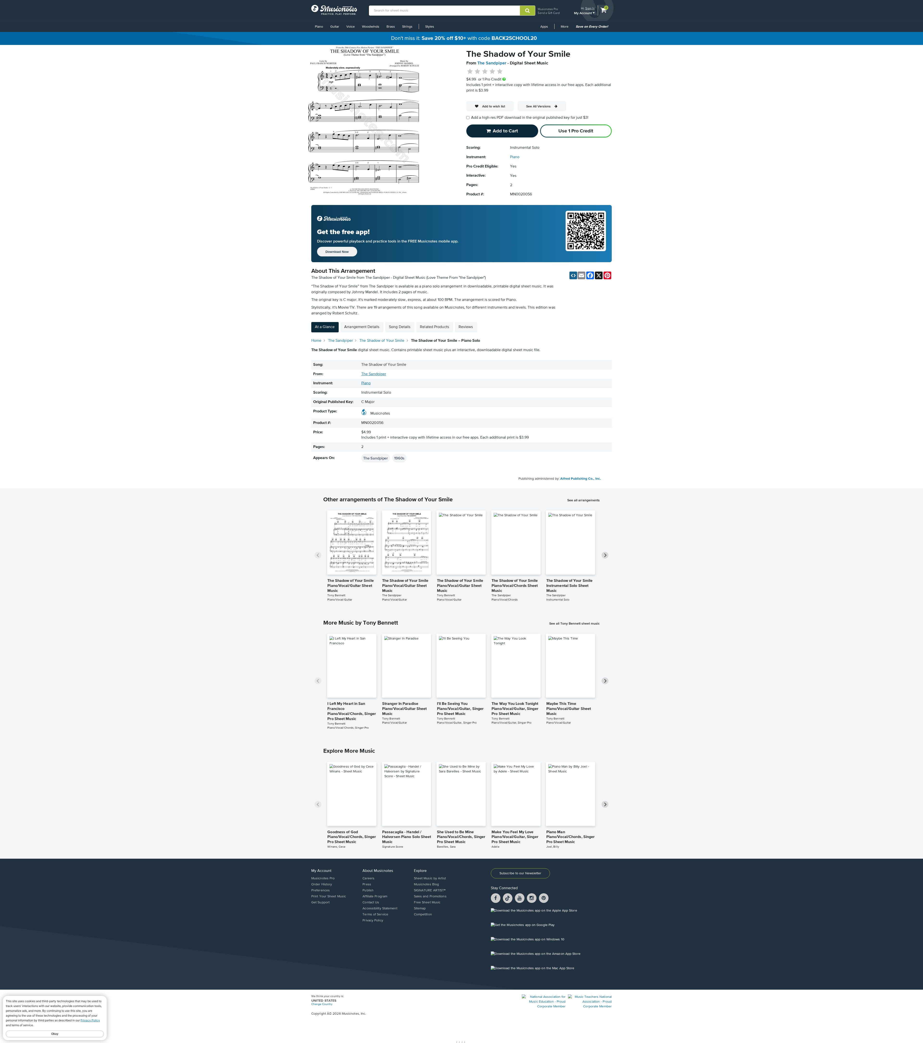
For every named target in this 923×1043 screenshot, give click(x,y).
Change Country (321, 1004)
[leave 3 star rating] (485, 71)
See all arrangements (583, 500)
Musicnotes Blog (426, 884)
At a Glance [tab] (325, 327)
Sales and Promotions (430, 896)
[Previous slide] (318, 555)
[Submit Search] (527, 10)
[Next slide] (605, 555)
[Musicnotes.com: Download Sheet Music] (334, 10)
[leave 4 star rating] (492, 71)
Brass (391, 26)
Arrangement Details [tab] (361, 327)
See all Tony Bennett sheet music (574, 623)
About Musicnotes (377, 871)
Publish (368, 890)
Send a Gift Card (549, 12)
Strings (407, 26)
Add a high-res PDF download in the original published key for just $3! (529, 118)
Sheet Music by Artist (430, 878)
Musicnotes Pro (548, 9)
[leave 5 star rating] (499, 71)
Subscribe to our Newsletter (520, 873)
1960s (399, 458)
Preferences (320, 890)
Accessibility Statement (379, 908)
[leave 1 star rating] (470, 71)
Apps (544, 26)
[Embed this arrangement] (573, 275)
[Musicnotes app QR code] (586, 233)
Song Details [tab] (399, 327)
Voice (350, 26)
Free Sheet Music (427, 902)
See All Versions (538, 106)
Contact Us (370, 902)
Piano (319, 26)
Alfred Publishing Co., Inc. (580, 478)
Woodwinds (370, 26)
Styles (429, 26)
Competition (423, 914)
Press (366, 884)
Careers (368, 878)
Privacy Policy (372, 920)
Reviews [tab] (466, 327)
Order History (321, 884)
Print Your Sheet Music (328, 896)
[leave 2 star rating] (477, 71)
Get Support (320, 902)
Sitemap (420, 908)
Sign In (590, 8)
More (566, 28)
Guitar (334, 26)
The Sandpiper (491, 63)
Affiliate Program (374, 896)
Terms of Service (375, 914)
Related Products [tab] (434, 327)
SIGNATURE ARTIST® (430, 890)
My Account (583, 13)
